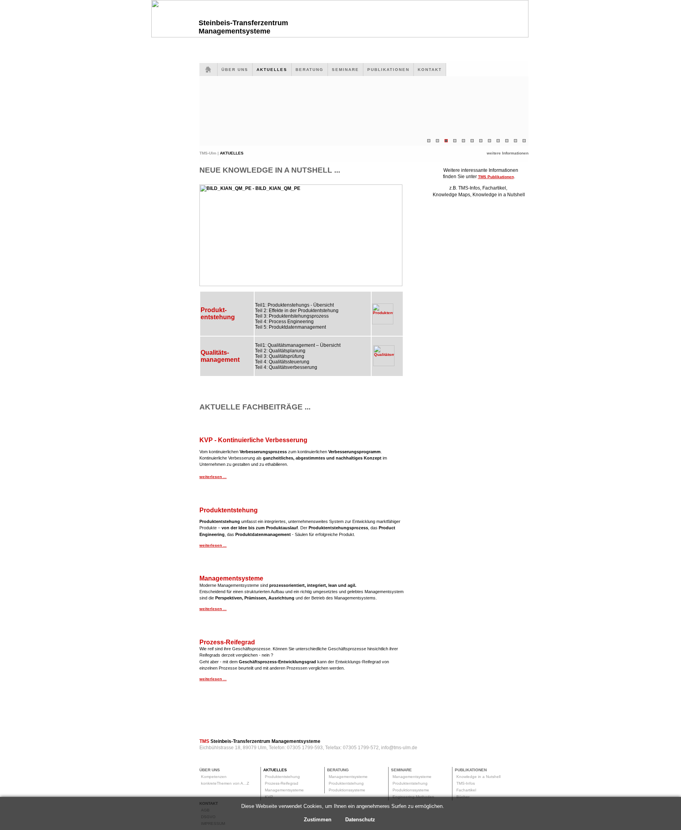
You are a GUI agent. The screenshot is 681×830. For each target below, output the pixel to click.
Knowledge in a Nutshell (478, 776)
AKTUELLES (272, 69)
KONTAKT (430, 69)
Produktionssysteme (347, 790)
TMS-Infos (465, 783)
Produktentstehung (282, 776)
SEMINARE (345, 69)
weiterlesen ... (213, 477)
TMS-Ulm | (209, 153)
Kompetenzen (214, 776)
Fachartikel (466, 790)
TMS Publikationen (496, 177)
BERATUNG (309, 69)
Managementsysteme (284, 790)
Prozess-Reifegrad (281, 783)
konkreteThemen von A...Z (225, 783)
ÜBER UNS (235, 69)
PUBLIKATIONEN (388, 69)
